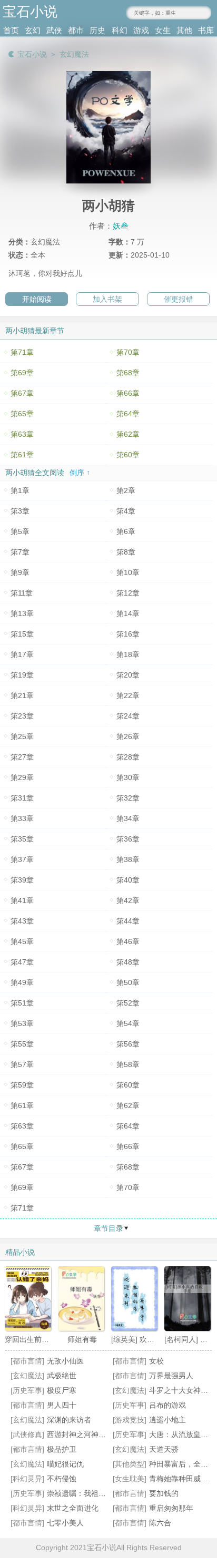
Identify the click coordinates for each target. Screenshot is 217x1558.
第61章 (22, 454)
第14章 (128, 613)
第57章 (22, 1064)
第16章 (128, 634)
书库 (206, 30)
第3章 (20, 511)
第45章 (22, 941)
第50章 (128, 982)
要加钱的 (164, 1493)
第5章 (20, 531)
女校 (156, 1361)
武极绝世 (61, 1375)
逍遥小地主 (167, 1420)
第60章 (128, 454)
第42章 (128, 900)
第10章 (128, 572)
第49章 (22, 982)
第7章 (20, 552)
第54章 (128, 1023)
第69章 (22, 372)
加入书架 (107, 299)
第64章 (128, 413)
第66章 (128, 393)
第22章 (128, 695)
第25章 (22, 736)
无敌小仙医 (65, 1361)
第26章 (128, 736)
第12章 (128, 593)
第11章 (22, 593)
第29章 (22, 777)
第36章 (128, 839)
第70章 (128, 352)
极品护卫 (61, 1449)
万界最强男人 (171, 1375)
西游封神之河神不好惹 (84, 1434)
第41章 (22, 900)
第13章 (22, 613)
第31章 (22, 798)
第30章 (128, 777)
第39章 (22, 880)
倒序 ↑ (80, 472)
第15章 (22, 634)
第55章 (22, 1044)
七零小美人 (65, 1523)
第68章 (128, 372)
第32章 (128, 798)
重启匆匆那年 (171, 1508)
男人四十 (61, 1405)
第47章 (22, 962)
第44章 (128, 921)
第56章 (128, 1044)
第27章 (22, 757)
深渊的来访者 (69, 1420)
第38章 (128, 859)
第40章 (128, 880)
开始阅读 (37, 299)
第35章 (22, 839)
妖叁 (121, 225)
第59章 (22, 1085)
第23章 (22, 716)
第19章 (22, 675)
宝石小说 (32, 54)
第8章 (125, 552)
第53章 (22, 1023)
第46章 (128, 941)
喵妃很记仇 (65, 1464)
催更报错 (178, 299)
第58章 (128, 1064)
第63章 (22, 434)
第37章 (22, 859)
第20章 (128, 675)
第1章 (20, 490)
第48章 (128, 962)
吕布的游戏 (167, 1405)
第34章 (128, 818)
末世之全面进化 (72, 1508)
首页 (11, 30)
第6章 (125, 531)
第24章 (128, 716)
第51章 (22, 1003)
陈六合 (160, 1523)
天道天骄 (164, 1449)
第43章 (22, 921)
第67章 (22, 393)
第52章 (128, 1003)
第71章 (22, 352)
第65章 (22, 413)
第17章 (22, 654)
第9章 (20, 572)
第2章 (125, 490)
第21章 (22, 695)
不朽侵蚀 (61, 1478)
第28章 (128, 757)
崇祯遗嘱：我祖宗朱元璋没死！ (98, 1493)
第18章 (128, 654)
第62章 (128, 434)
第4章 (125, 511)
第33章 (22, 818)
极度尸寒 (61, 1390)
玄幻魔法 (74, 54)
